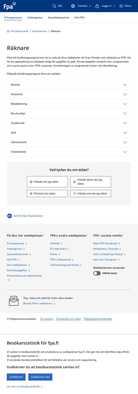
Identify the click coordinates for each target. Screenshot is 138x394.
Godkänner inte (40, 377)
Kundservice (39, 31)
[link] (13, 17)
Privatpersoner (19, 31)
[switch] (96, 273)
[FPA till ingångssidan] (10, 6)
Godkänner (16, 377)
